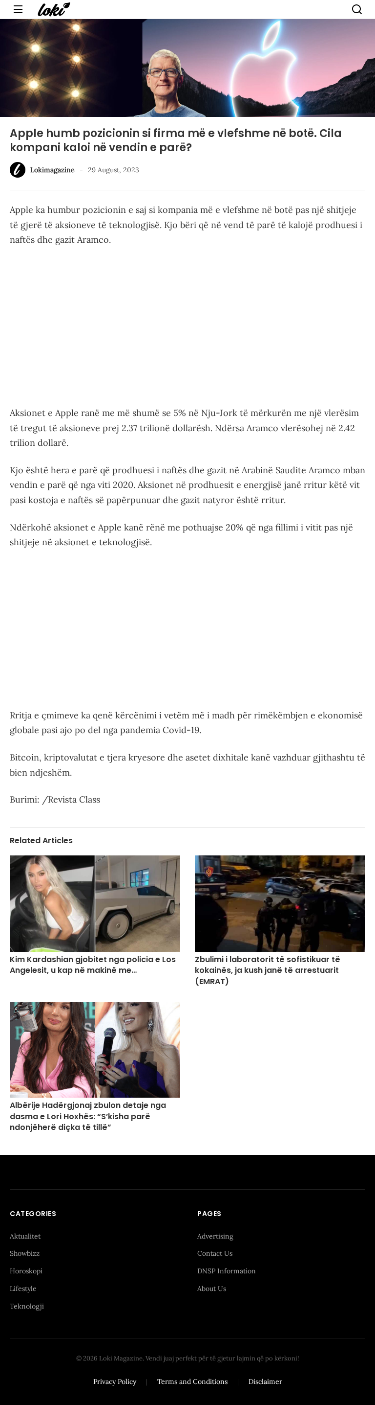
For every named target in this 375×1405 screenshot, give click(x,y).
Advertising (215, 1236)
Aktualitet (25, 1236)
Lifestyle (23, 1288)
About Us (211, 1288)
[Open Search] (357, 9)
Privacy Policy (114, 1381)
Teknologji (27, 1306)
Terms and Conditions (192, 1381)
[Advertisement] (187, 328)
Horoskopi (26, 1271)
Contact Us (214, 1253)
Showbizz (25, 1253)
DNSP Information (226, 1271)
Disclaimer (265, 1381)
